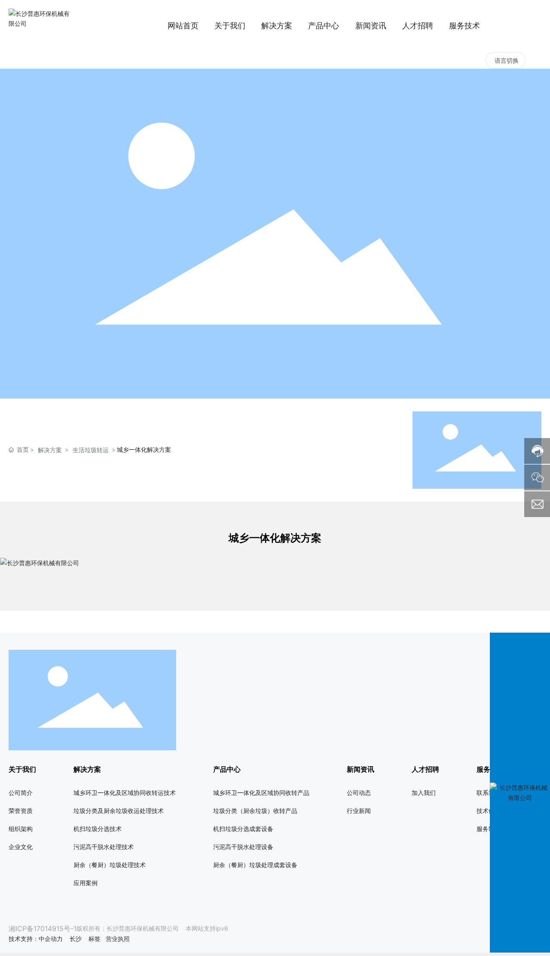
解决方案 (50, 450)
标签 (95, 938)
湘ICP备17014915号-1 (42, 928)
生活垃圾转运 (91, 450)
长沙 (76, 938)
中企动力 (51, 938)
